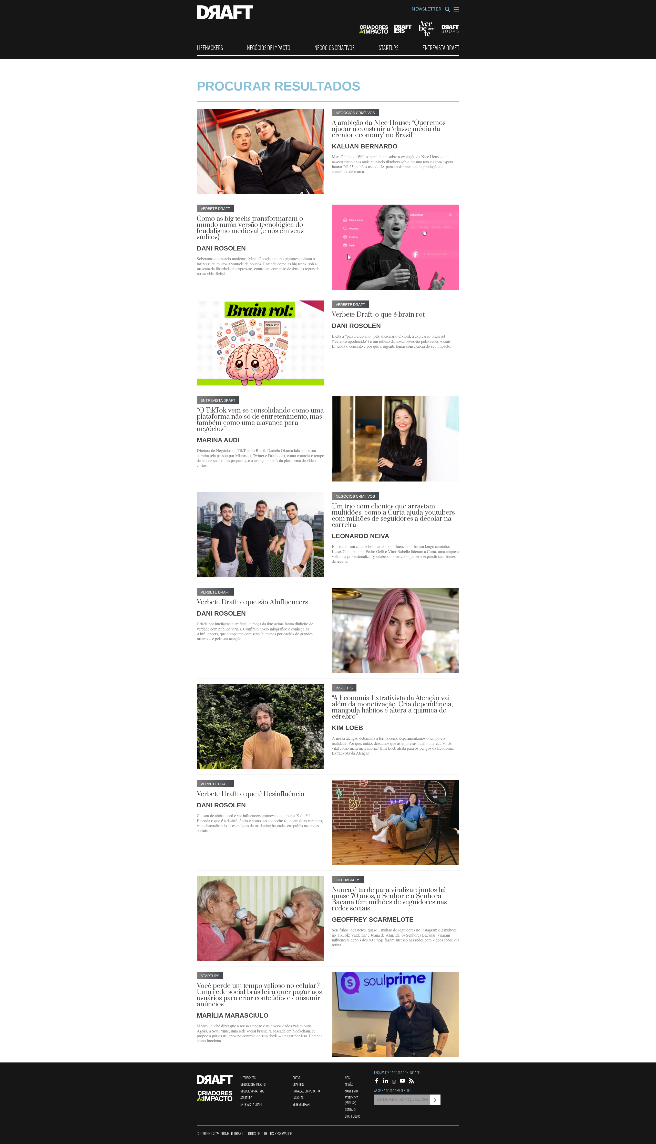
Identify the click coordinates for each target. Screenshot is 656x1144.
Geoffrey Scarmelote (373, 919)
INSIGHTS (298, 1097)
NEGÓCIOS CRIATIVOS (334, 48)
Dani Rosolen (221, 248)
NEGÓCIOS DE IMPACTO (268, 48)
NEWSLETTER (426, 9)
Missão (349, 1084)
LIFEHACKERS (210, 48)
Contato (350, 1109)
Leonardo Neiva (360, 535)
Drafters (298, 1084)
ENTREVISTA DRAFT (441, 48)
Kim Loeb (347, 727)
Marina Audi (218, 440)
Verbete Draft (302, 1104)
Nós (347, 1077)
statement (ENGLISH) (351, 1100)
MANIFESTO (351, 1091)
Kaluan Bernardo (364, 146)
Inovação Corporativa (306, 1091)
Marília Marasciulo (232, 1015)
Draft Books (352, 1116)
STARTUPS (388, 48)
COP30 (296, 1077)
